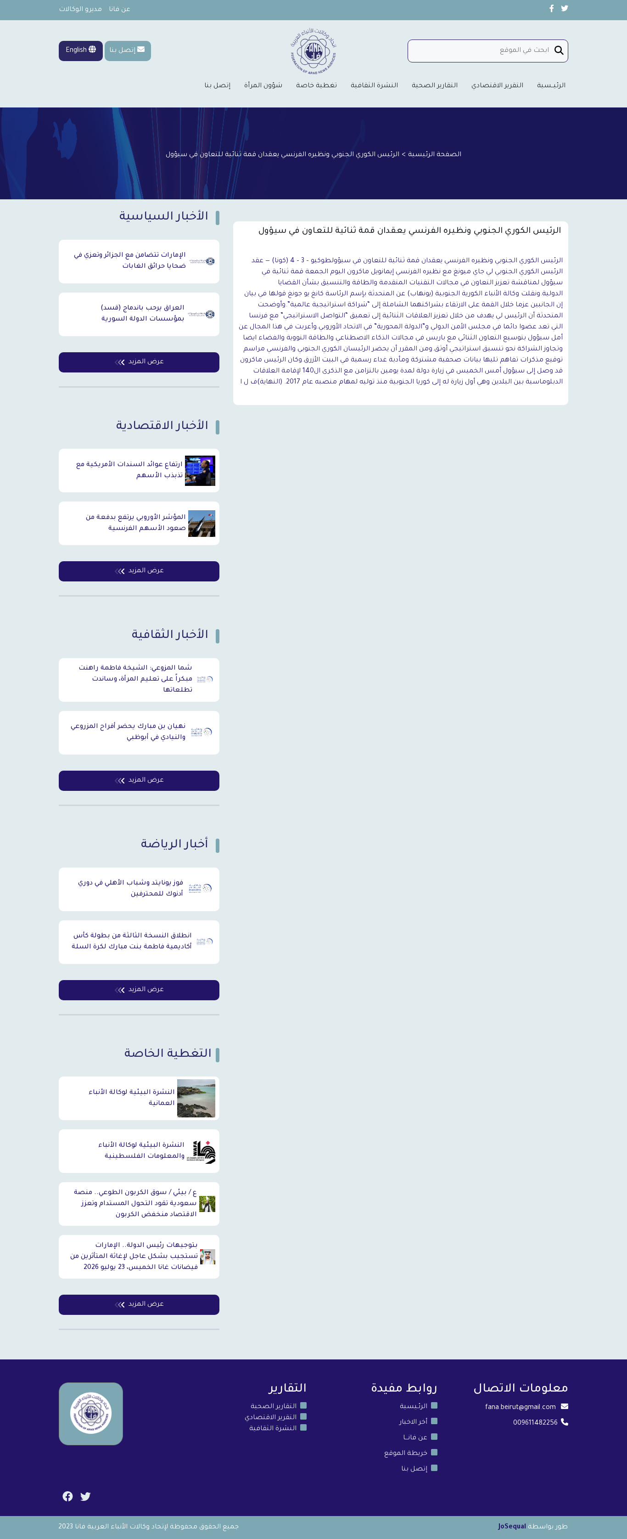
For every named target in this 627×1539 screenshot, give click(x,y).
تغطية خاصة (316, 86)
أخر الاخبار (413, 1422)
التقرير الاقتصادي (497, 86)
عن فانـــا (415, 1438)
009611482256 (535, 1423)
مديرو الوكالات (80, 10)
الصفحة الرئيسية (434, 155)
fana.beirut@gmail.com (520, 1408)
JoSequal (512, 1527)
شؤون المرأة (263, 86)
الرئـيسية (413, 1407)
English (77, 51)
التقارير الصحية (435, 86)
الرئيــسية (551, 86)
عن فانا (119, 10)
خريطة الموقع (405, 1454)
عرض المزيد (146, 362)
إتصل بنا (122, 51)
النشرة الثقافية (374, 86)
